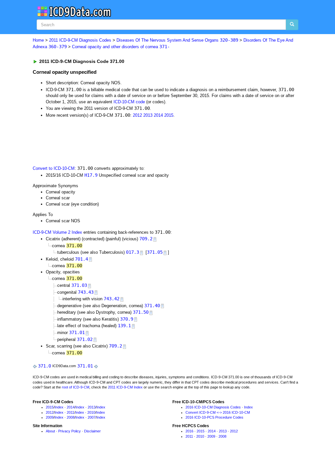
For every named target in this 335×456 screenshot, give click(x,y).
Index (59, 407)
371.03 (79, 285)
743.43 (86, 292)
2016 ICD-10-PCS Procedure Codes (214, 417)
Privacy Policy (69, 431)
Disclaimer (92, 431)
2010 (91, 412)
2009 (50, 417)
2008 (71, 417)
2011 (70, 412)
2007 (92, 417)
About (50, 431)
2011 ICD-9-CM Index (125, 387)
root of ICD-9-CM (75, 387)
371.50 (141, 312)
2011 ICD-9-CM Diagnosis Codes (80, 40)
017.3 (132, 252)
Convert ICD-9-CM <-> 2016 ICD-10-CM (217, 412)
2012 (137, 115)
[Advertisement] (149, 141)
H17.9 (90, 175)
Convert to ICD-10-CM (54, 168)
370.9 (126, 319)
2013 (147, 115)
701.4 (81, 259)
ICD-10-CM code (129, 101)
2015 (168, 115)
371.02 (85, 339)
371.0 (44, 365)
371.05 (155, 252)
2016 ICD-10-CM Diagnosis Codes (213, 407)
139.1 (124, 325)
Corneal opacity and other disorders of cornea (121, 46)
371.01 (77, 332)
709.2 (145, 238)
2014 (158, 115)
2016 (189, 431)
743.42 (111, 298)
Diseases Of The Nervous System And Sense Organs (177, 40)
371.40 (152, 305)
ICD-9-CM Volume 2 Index (57, 232)
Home (38, 40)
